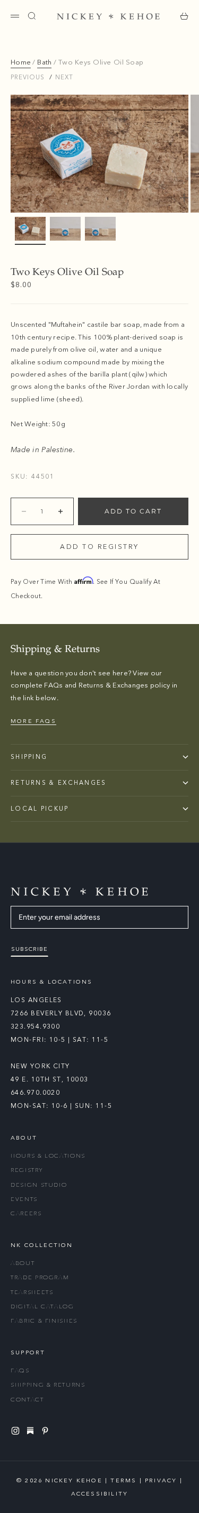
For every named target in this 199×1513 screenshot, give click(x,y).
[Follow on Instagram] (17, 1430)
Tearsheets (32, 1292)
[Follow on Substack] (31, 1430)
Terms (123, 1480)
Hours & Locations (48, 1156)
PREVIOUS (28, 77)
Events (24, 1199)
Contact (27, 1400)
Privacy (161, 1480)
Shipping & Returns (48, 1385)
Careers (26, 1213)
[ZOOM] (184, 197)
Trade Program (40, 1277)
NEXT (64, 77)
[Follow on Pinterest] (46, 1430)
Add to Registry (99, 547)
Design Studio (39, 1185)
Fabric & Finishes (44, 1321)
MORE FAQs (33, 721)
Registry (26, 1170)
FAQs (20, 1370)
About (22, 1263)
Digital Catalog (42, 1306)
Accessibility (99, 1494)
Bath (44, 62)
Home (21, 62)
